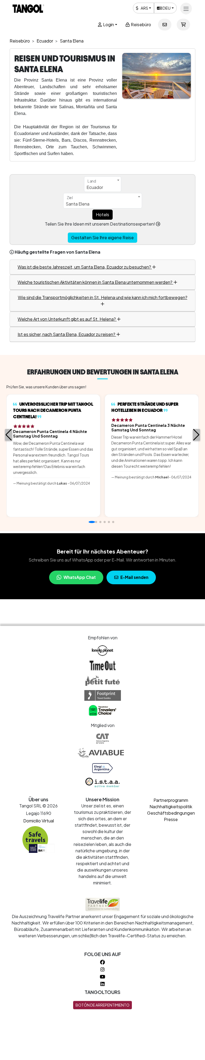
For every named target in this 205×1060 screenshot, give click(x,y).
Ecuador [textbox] (94, 187)
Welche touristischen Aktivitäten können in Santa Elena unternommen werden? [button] (95, 282)
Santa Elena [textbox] (77, 204)
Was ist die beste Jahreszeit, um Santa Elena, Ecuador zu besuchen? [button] (85, 267)
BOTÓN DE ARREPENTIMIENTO (102, 1005)
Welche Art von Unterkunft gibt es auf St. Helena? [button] (67, 319)
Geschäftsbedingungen (171, 813)
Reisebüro (140, 24)
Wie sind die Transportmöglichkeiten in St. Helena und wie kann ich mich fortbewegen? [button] (102, 297)
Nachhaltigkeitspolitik (170, 806)
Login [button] (108, 24)
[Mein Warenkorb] (183, 24)
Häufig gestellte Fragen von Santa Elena (57, 252)
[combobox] (102, 184)
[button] (8, 435)
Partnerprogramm (170, 800)
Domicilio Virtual (38, 820)
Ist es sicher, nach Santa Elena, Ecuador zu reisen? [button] (67, 334)
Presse (171, 819)
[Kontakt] (164, 24)
